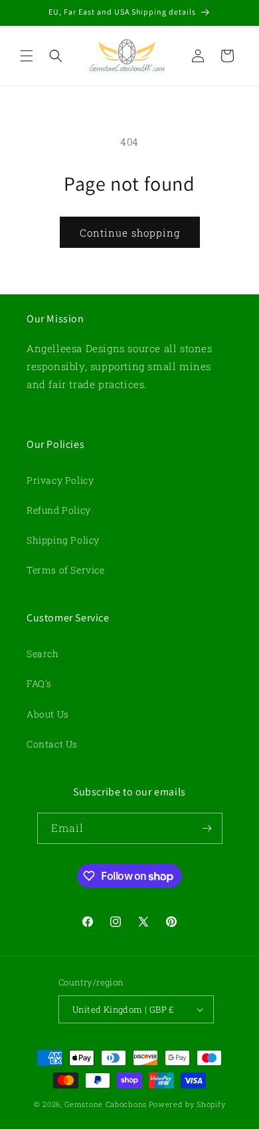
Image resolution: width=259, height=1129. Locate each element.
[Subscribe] (207, 828)
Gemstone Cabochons (105, 1104)
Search (43, 653)
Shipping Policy (63, 540)
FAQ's (39, 683)
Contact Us (52, 744)
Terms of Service (66, 570)
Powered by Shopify (187, 1104)
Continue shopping (130, 232)
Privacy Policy (60, 480)
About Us (48, 714)
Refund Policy (59, 510)
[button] (26, 55)
